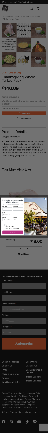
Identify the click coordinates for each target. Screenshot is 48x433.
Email (3, 212)
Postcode (15, 217)
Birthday (4, 217)
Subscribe (12, 232)
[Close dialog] (45, 199)
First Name (4, 206)
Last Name (15, 206)
